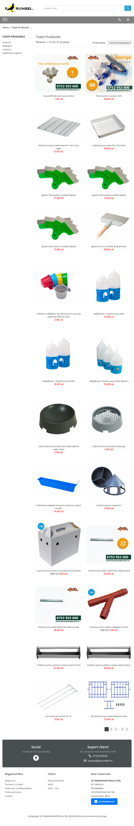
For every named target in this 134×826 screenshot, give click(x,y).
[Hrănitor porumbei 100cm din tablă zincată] (109, 544)
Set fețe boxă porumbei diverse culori (109, 716)
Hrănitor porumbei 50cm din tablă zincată (58, 627)
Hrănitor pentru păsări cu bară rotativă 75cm (58, 665)
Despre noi (10, 780)
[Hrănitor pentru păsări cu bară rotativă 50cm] (109, 652)
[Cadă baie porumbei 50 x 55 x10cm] (109, 126)
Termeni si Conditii (14, 784)
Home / (6, 27)
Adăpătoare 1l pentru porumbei (108, 313)
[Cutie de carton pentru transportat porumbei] (58, 544)
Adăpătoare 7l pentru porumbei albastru (109, 381)
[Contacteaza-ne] (120, 19)
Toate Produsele (20, 27)
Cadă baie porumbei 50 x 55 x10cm (109, 145)
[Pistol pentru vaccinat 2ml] (109, 73)
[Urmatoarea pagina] (127, 729)
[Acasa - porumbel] (18, 8)
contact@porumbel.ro (99, 760)
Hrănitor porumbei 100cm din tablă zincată (109, 570)
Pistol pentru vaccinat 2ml (108, 95)
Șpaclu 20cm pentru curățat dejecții (109, 195)
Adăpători (7, 45)
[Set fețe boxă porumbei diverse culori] (109, 696)
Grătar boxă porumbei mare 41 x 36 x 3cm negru (58, 147)
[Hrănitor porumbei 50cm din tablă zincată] (58, 605)
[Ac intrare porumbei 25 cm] (58, 696)
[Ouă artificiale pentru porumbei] (58, 73)
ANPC (50, 784)
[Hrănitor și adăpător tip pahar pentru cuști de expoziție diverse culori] (58, 286)
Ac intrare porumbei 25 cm (58, 716)
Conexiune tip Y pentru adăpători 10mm (108, 627)
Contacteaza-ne (106, 801)
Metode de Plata (56, 780)
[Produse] (5, 20)
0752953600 (100, 755)
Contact (9, 796)
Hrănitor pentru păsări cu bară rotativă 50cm (109, 665)
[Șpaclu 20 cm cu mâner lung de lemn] (109, 226)
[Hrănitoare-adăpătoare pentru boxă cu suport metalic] (58, 481)
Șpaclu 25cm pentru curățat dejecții (59, 246)
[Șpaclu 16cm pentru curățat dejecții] (58, 176)
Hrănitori (6, 49)
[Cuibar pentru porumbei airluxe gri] (109, 420)
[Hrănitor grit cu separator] (109, 481)
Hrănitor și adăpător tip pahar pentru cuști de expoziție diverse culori (58, 315)
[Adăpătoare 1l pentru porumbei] (109, 286)
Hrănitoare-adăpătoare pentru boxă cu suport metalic (58, 507)
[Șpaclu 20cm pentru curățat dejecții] (109, 176)
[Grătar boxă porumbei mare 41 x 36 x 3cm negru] (58, 126)
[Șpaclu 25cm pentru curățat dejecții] (58, 227)
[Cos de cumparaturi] (128, 19)
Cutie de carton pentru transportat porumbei (59, 570)
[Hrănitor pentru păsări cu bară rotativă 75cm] (58, 652)
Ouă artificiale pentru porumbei (58, 95)
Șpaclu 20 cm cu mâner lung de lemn (108, 246)
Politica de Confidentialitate (18, 788)
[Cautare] (128, 8)
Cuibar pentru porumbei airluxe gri (109, 446)
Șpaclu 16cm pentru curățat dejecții (59, 195)
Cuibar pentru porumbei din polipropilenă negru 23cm (58, 448)
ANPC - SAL (53, 788)
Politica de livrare (13, 792)
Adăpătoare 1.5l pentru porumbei (58, 381)
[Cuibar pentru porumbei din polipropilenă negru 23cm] (58, 419)
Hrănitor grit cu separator (108, 505)
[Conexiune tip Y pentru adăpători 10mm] (109, 604)
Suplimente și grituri (12, 52)
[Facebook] (36, 758)
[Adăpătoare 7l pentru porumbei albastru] (109, 353)
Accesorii (6, 42)
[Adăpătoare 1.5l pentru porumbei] (58, 353)
